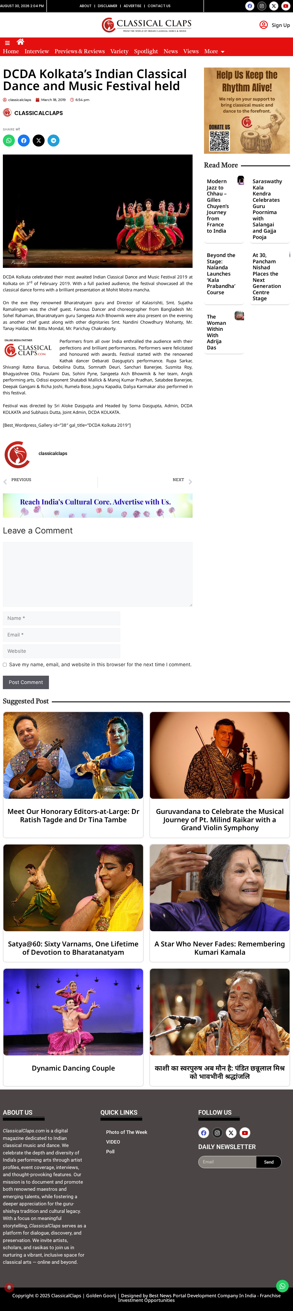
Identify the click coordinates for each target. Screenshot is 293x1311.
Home (11, 52)
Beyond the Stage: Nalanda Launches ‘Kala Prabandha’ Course (221, 274)
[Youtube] (285, 6)
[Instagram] (261, 6)
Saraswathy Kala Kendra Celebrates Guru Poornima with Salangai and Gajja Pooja (267, 209)
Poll (110, 1151)
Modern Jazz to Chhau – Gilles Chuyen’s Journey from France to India (218, 206)
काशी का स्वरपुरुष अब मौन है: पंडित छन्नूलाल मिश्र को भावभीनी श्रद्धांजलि (220, 1072)
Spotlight (146, 52)
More (211, 52)
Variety (119, 52)
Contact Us (159, 5)
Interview (37, 52)
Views (191, 52)
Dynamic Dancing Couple (73, 1068)
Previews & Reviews (80, 52)
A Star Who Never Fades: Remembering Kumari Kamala (220, 948)
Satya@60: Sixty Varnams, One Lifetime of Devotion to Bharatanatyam (73, 948)
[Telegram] (53, 141)
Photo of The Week (126, 1132)
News (171, 52)
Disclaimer (107, 5)
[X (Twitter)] (39, 141)
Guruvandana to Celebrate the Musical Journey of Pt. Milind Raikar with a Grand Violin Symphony (220, 819)
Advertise (132, 5)
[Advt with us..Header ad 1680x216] (98, 516)
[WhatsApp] (9, 141)
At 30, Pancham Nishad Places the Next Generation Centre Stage (267, 277)
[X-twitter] (273, 6)
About (86, 5)
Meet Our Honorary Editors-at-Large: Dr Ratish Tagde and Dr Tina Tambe (73, 815)
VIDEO (113, 1142)
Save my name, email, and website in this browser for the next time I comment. (100, 664)
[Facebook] (249, 6)
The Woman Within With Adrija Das (216, 332)
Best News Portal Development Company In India (203, 1295)
